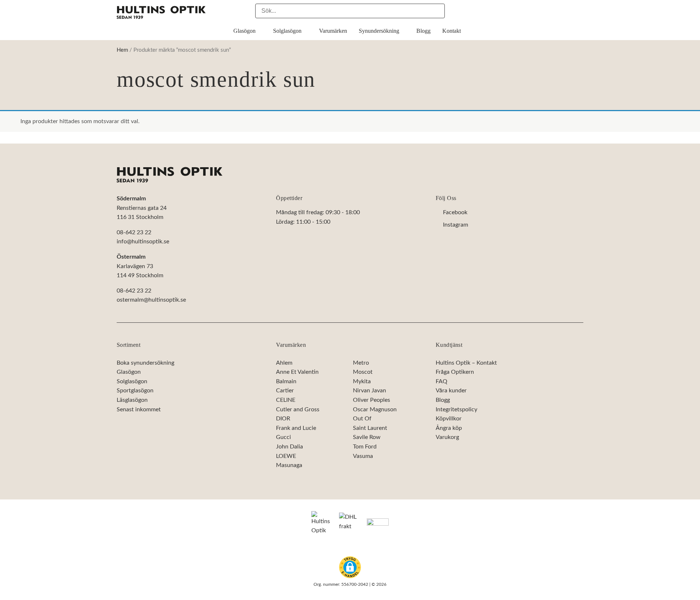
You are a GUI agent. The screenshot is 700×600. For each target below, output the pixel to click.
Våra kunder (451, 391)
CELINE (285, 400)
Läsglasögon (132, 400)
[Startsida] (161, 12)
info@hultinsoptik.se (143, 242)
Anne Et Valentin (297, 372)
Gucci (283, 437)
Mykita (362, 381)
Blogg (443, 400)
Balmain (286, 381)
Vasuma (363, 456)
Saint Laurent (370, 428)
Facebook (455, 213)
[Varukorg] (579, 10)
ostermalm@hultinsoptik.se (151, 300)
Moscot (363, 372)
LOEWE (286, 456)
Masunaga (289, 465)
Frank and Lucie (296, 428)
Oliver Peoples (371, 400)
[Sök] (437, 11)
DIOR (283, 418)
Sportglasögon (135, 391)
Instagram (455, 225)
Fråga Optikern (455, 372)
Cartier (285, 391)
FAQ (441, 381)
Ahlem (284, 363)
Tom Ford (365, 447)
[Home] (169, 175)
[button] (350, 567)
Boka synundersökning (145, 363)
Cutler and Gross (297, 409)
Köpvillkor (449, 418)
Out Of (362, 418)
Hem (122, 50)
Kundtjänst (449, 345)
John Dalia (289, 447)
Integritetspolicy (456, 409)
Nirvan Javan (369, 391)
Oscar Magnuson (375, 409)
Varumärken (291, 345)
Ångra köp (449, 428)
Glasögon (129, 372)
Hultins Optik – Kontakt (466, 363)
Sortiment (128, 345)
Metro (361, 363)
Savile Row (367, 437)
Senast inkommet (139, 409)
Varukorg (447, 437)
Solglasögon (132, 381)
